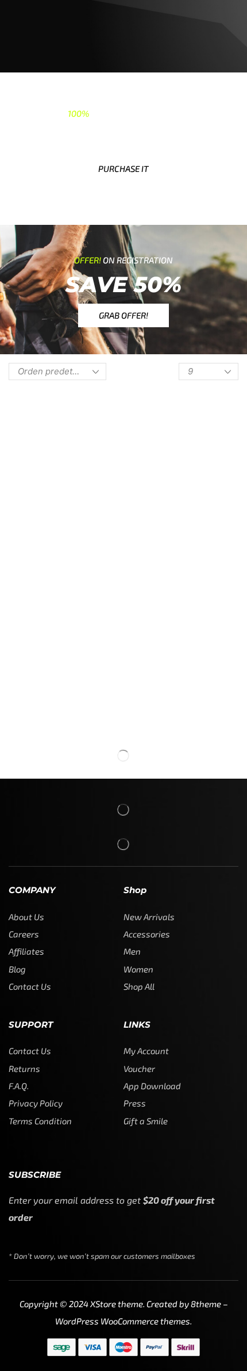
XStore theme (116, 1304)
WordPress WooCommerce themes (122, 1321)
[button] (123, 169)
